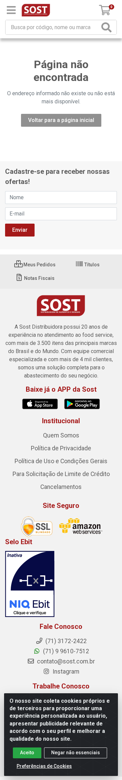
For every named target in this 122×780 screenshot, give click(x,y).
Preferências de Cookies (44, 766)
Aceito (27, 752)
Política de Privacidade (61, 448)
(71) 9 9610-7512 (65, 651)
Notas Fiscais (39, 278)
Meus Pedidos (39, 264)
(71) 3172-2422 (65, 641)
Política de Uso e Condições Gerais (61, 461)
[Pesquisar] (107, 27)
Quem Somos (61, 435)
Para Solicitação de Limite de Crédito (61, 474)
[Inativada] (61, 584)
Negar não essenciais (75, 752)
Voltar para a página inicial (61, 120)
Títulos (91, 264)
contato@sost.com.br (65, 661)
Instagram (65, 671)
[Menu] (11, 10)
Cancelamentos (61, 487)
